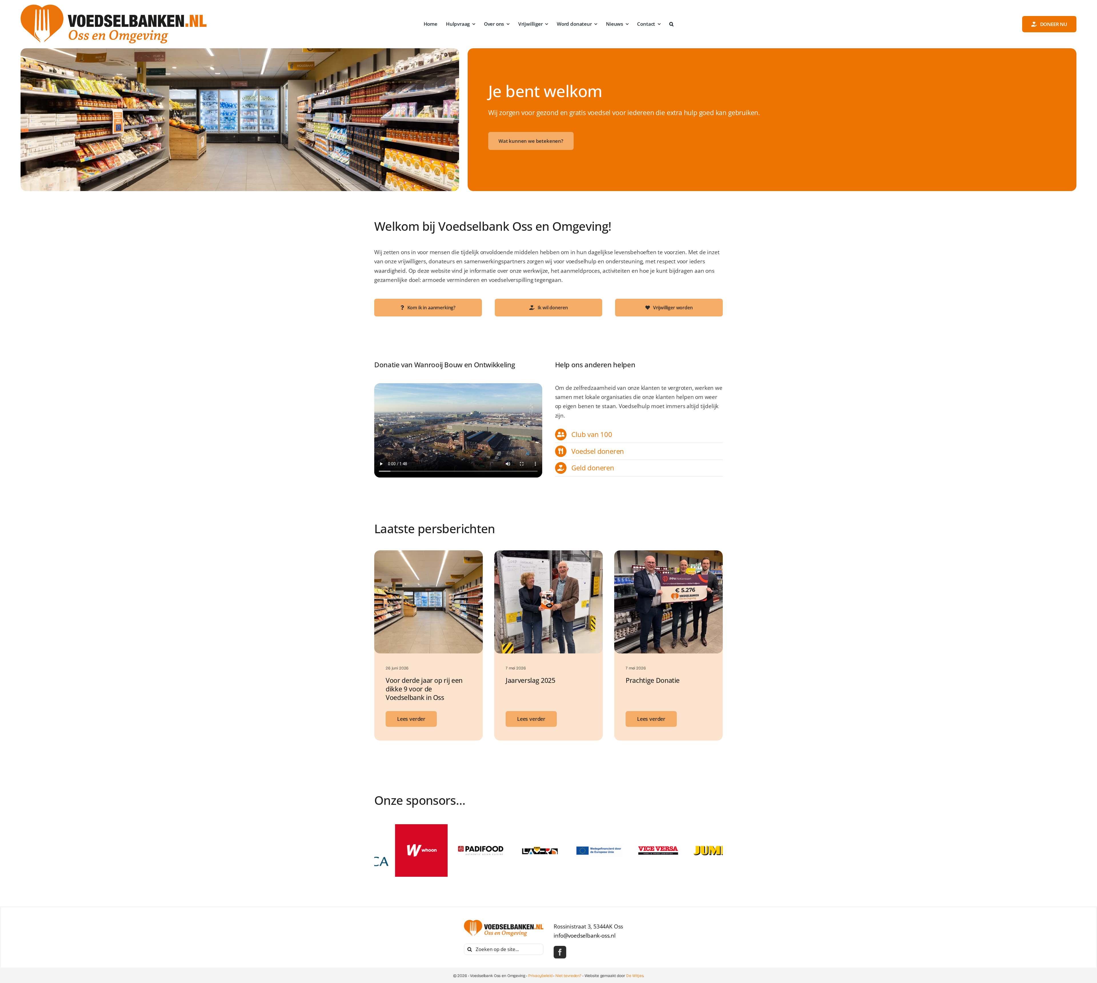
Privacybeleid (540, 975)
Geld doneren (592, 467)
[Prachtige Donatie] (668, 555)
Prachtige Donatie (653, 680)
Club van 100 (591, 434)
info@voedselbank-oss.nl (585, 935)
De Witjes (635, 975)
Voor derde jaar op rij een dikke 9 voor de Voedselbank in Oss (424, 689)
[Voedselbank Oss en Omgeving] (114, 7)
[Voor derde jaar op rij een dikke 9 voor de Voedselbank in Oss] (428, 555)
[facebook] (560, 952)
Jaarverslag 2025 (530, 680)
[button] (671, 24)
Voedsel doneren (597, 451)
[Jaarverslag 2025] (548, 555)
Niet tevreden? (568, 975)
